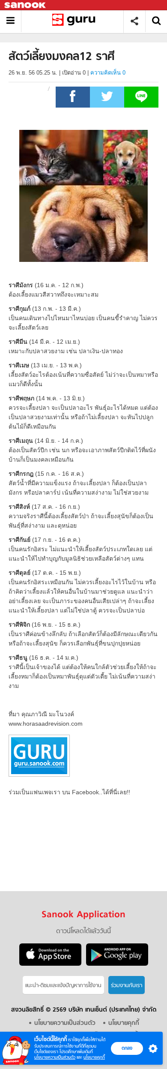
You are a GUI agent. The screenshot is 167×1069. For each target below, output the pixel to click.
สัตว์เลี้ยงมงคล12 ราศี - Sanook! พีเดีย (75, 21)
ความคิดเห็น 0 (107, 72)
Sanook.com (25, 5)
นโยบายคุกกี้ (94, 1057)
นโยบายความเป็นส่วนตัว (54, 1057)
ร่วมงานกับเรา (126, 985)
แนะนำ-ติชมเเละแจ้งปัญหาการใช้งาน (63, 985)
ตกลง (127, 1048)
